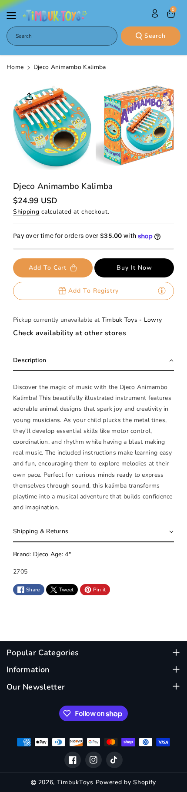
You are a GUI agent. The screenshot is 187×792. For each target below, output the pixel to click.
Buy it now (134, 268)
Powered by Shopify (126, 782)
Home (15, 67)
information (28, 670)
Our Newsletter (36, 687)
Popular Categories (43, 653)
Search (155, 36)
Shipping (26, 212)
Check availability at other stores (69, 333)
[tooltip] (162, 290)
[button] (14, 15)
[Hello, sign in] (154, 13)
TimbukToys (75, 782)
